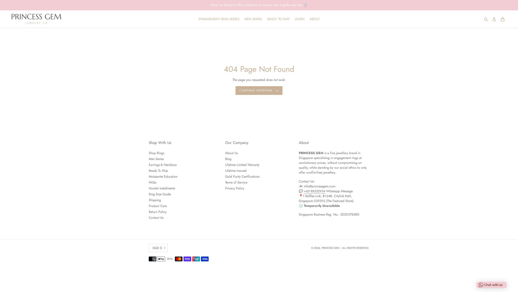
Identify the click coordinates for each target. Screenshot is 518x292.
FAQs (152, 182)
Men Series (156, 159)
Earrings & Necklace (163, 164)
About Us (231, 153)
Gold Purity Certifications (242, 176)
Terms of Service (236, 182)
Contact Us (156, 217)
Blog (228, 159)
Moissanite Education (163, 176)
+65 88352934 (314, 191)
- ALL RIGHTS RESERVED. (355, 248)
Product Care (158, 206)
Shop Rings (156, 153)
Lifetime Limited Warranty (242, 164)
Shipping (155, 200)
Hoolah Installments (162, 188)
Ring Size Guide (160, 194)
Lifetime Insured (235, 170)
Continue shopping (255, 90)
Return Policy (158, 211)
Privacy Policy (234, 188)
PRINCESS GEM (331, 248)
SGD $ (157, 248)
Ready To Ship (158, 170)
